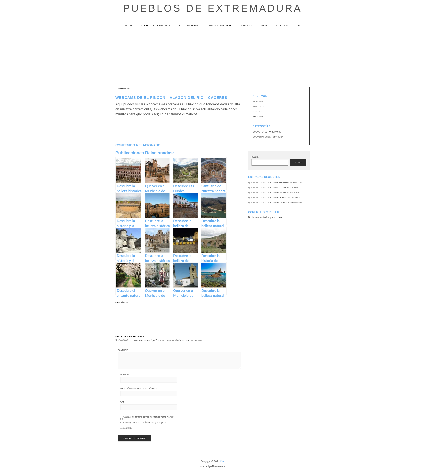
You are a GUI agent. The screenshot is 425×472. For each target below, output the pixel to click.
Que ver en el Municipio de (267, 132)
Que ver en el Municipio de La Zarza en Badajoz (273, 192)
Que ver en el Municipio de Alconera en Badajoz (274, 188)
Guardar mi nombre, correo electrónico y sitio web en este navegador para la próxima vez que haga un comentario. (146, 422)
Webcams (246, 26)
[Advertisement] (212, 56)
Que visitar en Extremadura (268, 137)
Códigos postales (220, 26)
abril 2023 (258, 117)
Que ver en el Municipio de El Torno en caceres (274, 197)
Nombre (124, 375)
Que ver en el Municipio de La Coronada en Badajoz (276, 202)
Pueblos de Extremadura (212, 8)
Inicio (128, 26)
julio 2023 (258, 102)
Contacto (282, 26)
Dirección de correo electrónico (138, 388)
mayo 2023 (258, 112)
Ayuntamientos (189, 26)
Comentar (123, 350)
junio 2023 (258, 107)
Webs (264, 26)
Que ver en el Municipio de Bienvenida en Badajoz (275, 183)
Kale (222, 461)
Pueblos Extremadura (155, 26)
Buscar (255, 157)
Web (122, 402)
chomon (124, 302)
